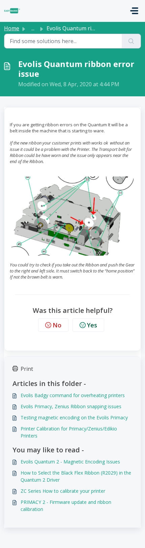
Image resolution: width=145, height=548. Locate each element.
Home (11, 28)
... (32, 28)
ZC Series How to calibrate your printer (63, 491)
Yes (92, 325)
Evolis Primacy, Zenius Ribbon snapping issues (71, 406)
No (57, 325)
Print (27, 369)
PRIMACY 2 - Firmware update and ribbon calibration (66, 505)
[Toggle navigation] (134, 11)
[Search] (131, 41)
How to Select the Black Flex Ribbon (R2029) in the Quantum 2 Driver (76, 476)
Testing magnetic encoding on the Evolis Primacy (74, 417)
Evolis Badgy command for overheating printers (73, 395)
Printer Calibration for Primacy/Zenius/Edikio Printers (69, 432)
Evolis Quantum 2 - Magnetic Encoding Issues (70, 461)
